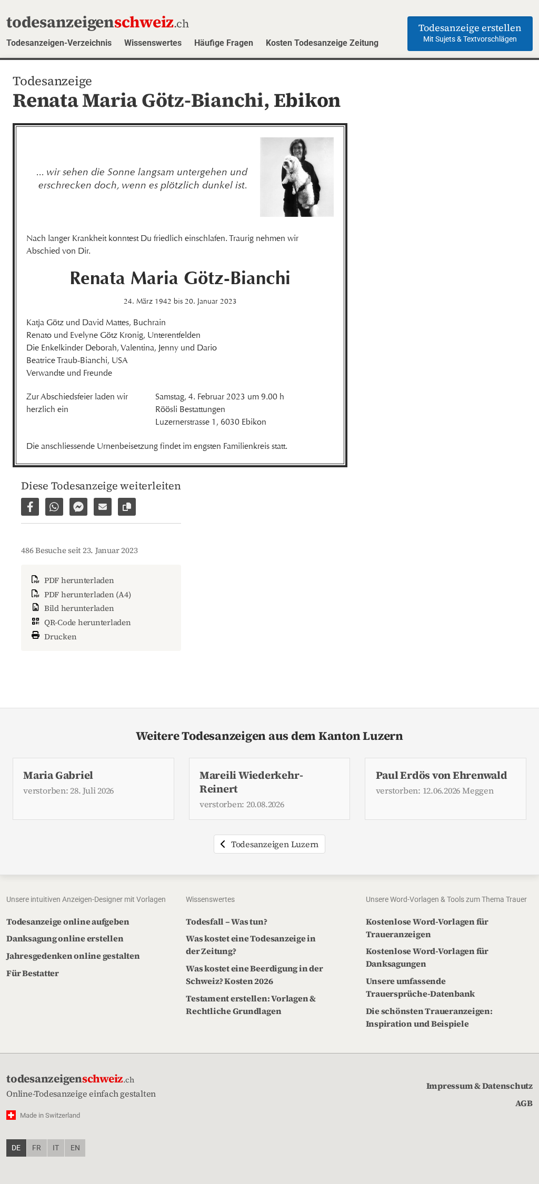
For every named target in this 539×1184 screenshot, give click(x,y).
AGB (524, 1103)
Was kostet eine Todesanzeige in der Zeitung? (251, 944)
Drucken (59, 635)
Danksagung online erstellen (65, 938)
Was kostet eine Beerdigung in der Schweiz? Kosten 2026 (254, 974)
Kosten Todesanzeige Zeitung (322, 43)
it (56, 1147)
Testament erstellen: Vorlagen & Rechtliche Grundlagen (251, 1004)
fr (36, 1147)
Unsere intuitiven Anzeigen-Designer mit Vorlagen (86, 899)
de (16, 1147)
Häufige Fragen (223, 43)
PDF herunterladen (78, 580)
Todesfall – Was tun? (226, 921)
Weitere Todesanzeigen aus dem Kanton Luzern (269, 736)
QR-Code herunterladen (86, 622)
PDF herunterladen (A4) (86, 594)
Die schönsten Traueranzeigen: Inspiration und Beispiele (429, 1017)
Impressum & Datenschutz (479, 1085)
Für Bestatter (32, 973)
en (75, 1147)
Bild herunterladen (78, 608)
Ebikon (307, 100)
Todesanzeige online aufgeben (67, 921)
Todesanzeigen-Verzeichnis (59, 43)
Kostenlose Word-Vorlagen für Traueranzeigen (427, 928)
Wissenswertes (153, 43)
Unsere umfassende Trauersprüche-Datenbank (420, 987)
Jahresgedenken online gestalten (73, 955)
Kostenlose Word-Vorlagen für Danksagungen (427, 957)
